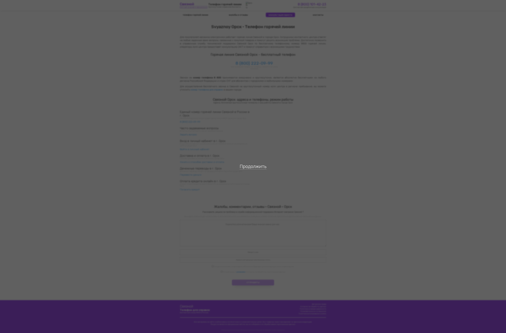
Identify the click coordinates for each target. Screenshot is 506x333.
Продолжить (253, 166)
